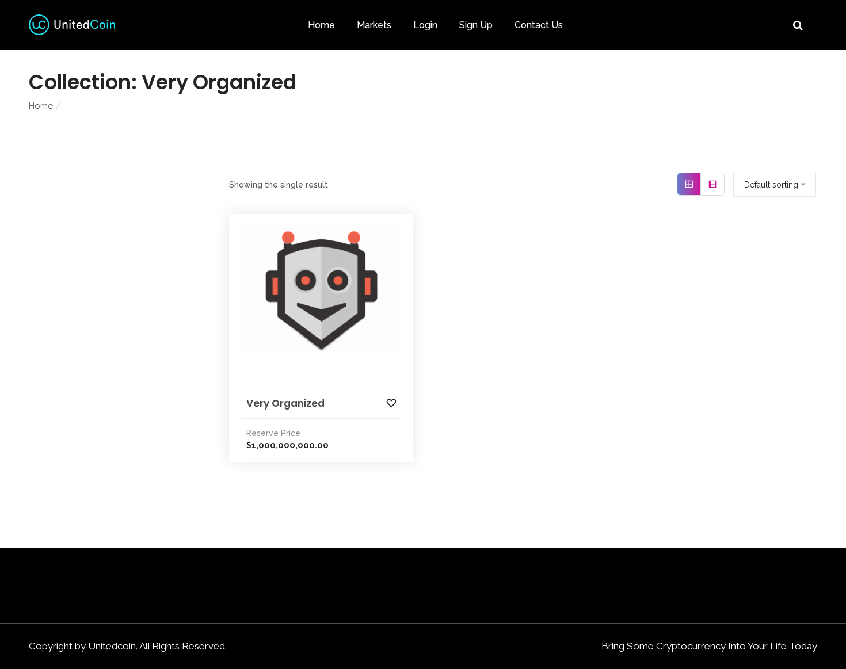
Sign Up (476, 25)
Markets (374, 25)
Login (425, 25)
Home (321, 25)
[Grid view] (689, 184)
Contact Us (539, 25)
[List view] (712, 184)
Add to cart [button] (326, 315)
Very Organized (285, 403)
